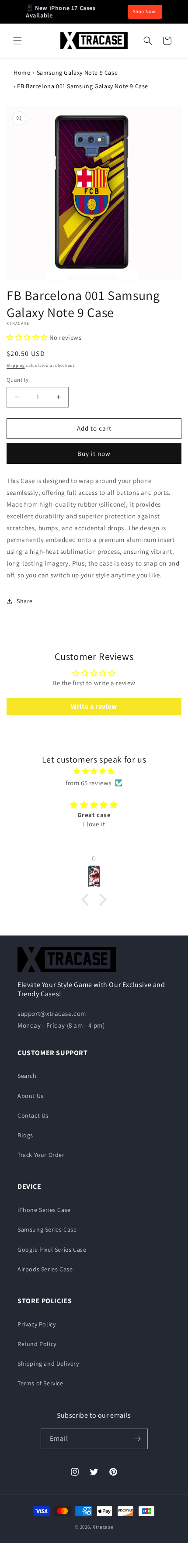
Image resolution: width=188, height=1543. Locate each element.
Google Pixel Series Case (51, 1249)
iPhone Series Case (44, 1210)
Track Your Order (41, 1155)
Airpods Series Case (45, 1269)
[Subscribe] (137, 1439)
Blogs (25, 1135)
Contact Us (33, 1115)
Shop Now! (145, 11)
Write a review (94, 706)
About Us (30, 1096)
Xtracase (103, 1527)
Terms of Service (40, 1383)
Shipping (16, 365)
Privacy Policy (36, 1324)
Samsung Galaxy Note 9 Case (77, 72)
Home (22, 72)
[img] (94, 771)
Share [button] (25, 601)
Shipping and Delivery (48, 1363)
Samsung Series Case (47, 1229)
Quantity (17, 379)
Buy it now (94, 453)
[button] (17, 40)
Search (27, 1076)
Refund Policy (36, 1344)
